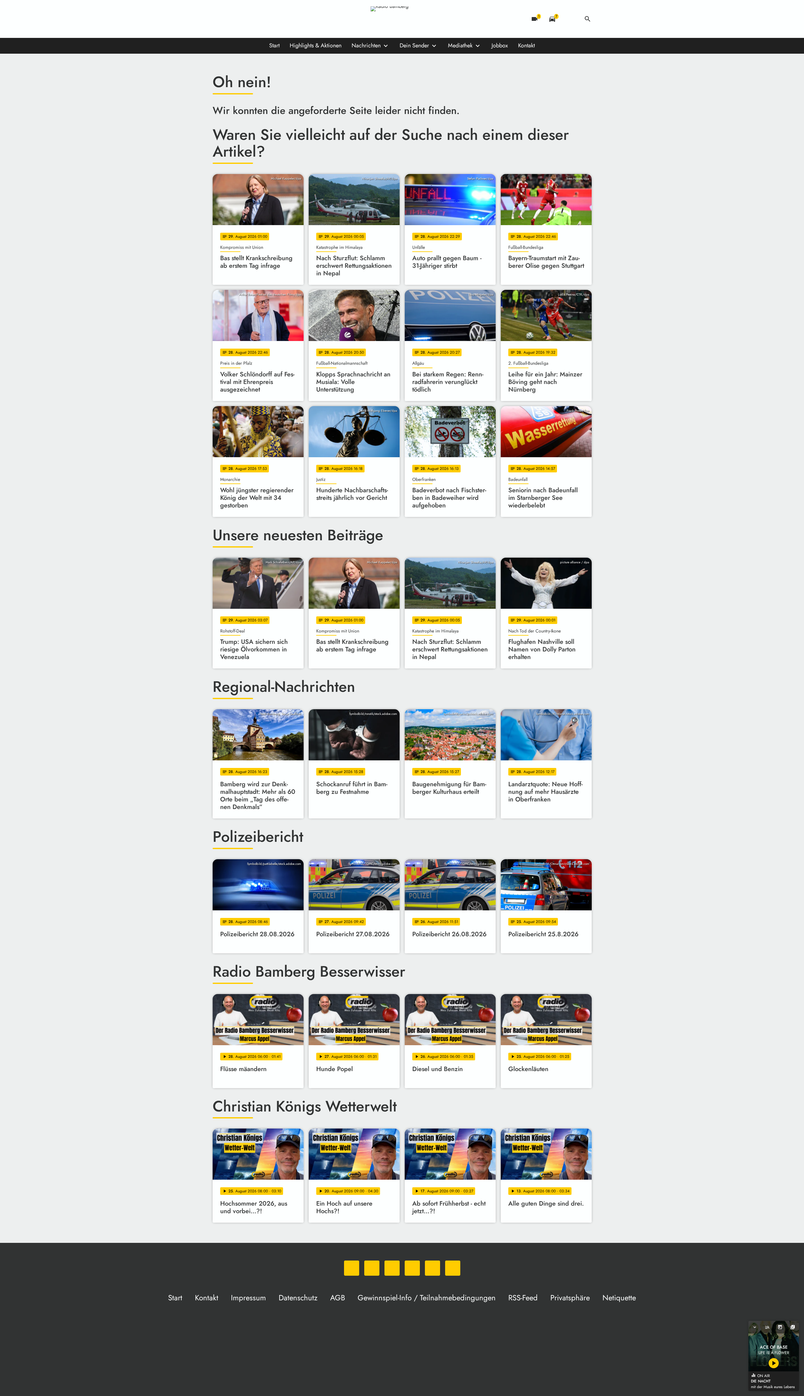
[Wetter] (570, 19)
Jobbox (500, 45)
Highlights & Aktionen (316, 45)
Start (274, 45)
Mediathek (460, 45)
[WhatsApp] (219, 19)
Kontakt (526, 45)
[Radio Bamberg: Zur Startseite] (402, 19)
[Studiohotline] (282, 19)
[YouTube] (257, 19)
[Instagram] (244, 19)
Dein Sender (414, 45)
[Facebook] (231, 19)
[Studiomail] (269, 19)
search (587, 19)
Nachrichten (366, 45)
